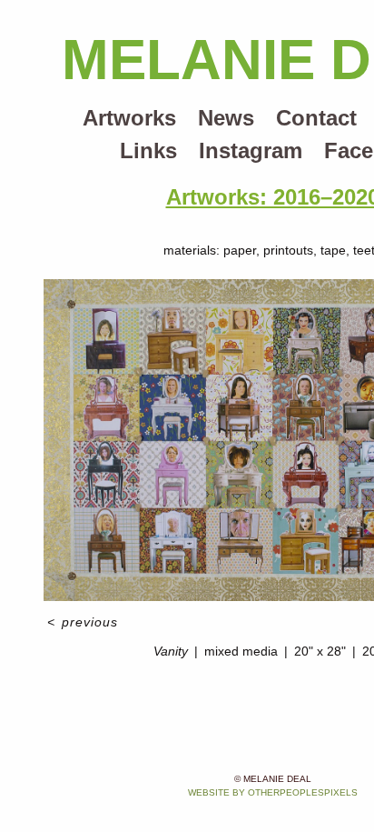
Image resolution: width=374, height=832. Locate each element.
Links (148, 150)
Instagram (250, 150)
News (226, 117)
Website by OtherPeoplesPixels (273, 792)
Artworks (129, 117)
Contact (316, 117)
